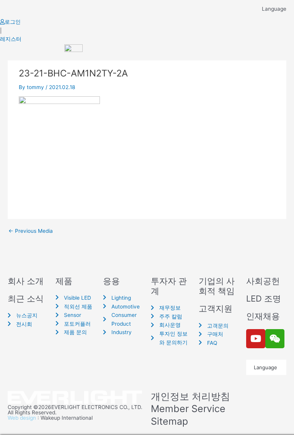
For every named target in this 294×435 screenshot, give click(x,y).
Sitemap (169, 421)
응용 (111, 281)
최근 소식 (26, 299)
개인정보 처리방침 (190, 396)
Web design (22, 418)
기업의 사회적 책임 (217, 286)
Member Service (188, 408)
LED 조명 (263, 299)
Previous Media (30, 231)
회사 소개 (26, 281)
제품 (64, 281)
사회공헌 (263, 281)
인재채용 (263, 316)
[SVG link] (75, 397)
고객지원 (215, 308)
